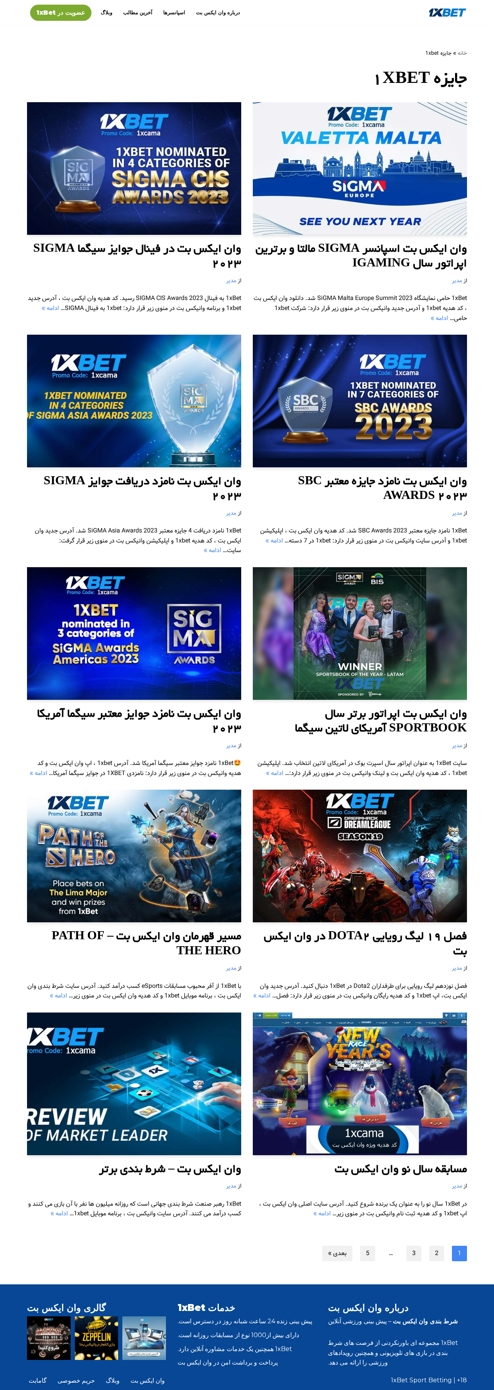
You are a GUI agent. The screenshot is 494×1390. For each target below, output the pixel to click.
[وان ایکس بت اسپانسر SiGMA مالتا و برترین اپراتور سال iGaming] (360, 168)
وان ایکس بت (147, 1380)
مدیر (457, 280)
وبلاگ (106, 12)
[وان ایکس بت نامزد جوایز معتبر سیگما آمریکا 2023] (134, 633)
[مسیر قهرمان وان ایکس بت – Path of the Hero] (134, 856)
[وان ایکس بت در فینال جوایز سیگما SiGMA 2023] (134, 168)
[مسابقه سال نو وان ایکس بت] (360, 1084)
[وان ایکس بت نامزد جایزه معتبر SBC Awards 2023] (360, 401)
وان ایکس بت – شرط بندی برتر (170, 1170)
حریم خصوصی (76, 1380)
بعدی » (337, 1253)
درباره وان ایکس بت (218, 12)
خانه (462, 53)
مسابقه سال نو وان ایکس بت (401, 1170)
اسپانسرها (174, 12)
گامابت (38, 1380)
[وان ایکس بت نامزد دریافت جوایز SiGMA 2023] (134, 401)
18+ (462, 1380)
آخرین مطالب (137, 12)
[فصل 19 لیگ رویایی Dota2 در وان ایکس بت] (360, 856)
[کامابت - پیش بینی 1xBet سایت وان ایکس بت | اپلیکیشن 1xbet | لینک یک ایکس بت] (447, 12)
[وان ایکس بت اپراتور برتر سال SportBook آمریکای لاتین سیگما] (360, 633)
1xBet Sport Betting (421, 1380)
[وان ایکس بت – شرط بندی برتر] (134, 1084)
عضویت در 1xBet (60, 12)
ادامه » (439, 318)
